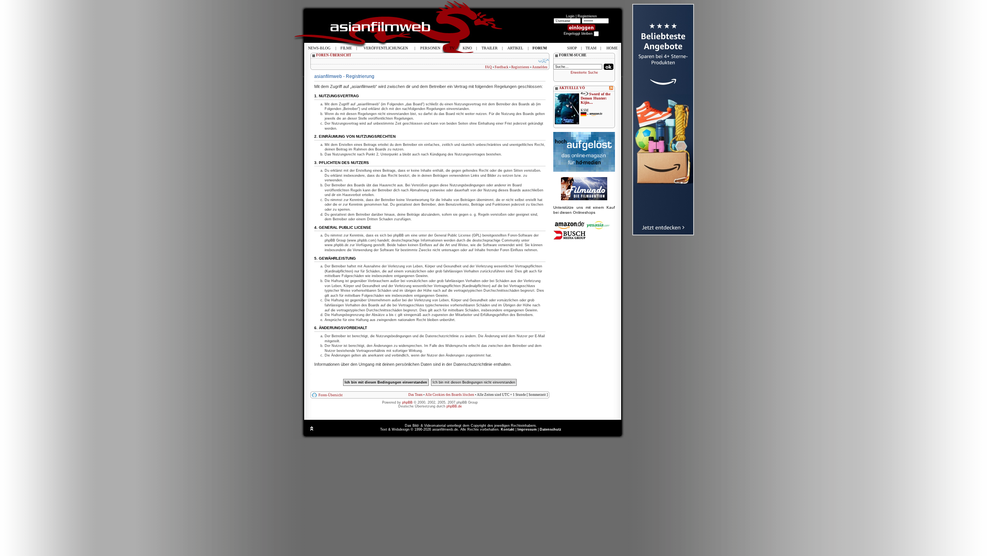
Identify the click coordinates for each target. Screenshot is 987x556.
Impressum (527, 429)
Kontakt (507, 429)
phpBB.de (454, 406)
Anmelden (539, 67)
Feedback (502, 67)
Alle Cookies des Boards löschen (449, 395)
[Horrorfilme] (584, 199)
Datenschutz (550, 429)
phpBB (407, 402)
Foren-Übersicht (330, 395)
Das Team (415, 395)
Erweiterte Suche (584, 72)
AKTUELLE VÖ (572, 88)
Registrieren (587, 16)
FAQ (488, 67)
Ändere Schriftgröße (543, 60)
